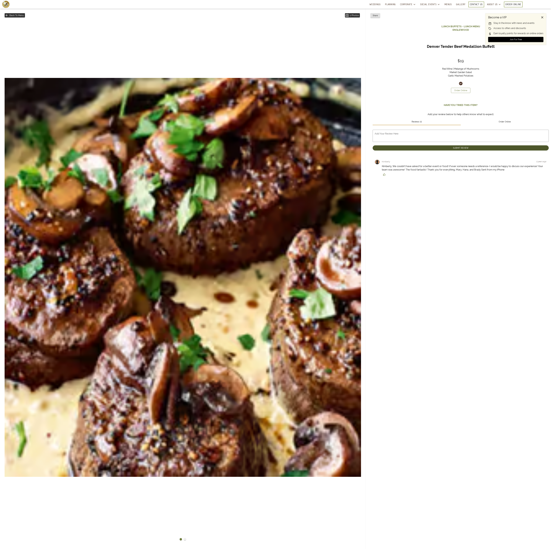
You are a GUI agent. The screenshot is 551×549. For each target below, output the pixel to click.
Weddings (375, 4)
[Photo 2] (185, 539)
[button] (408, 4)
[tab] (417, 121)
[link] (460, 90)
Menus (448, 4)
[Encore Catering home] (15, 4)
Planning (390, 4)
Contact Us (476, 4)
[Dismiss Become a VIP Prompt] (542, 17)
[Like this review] (385, 174)
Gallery (460, 4)
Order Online (513, 4)
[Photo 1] (181, 539)
